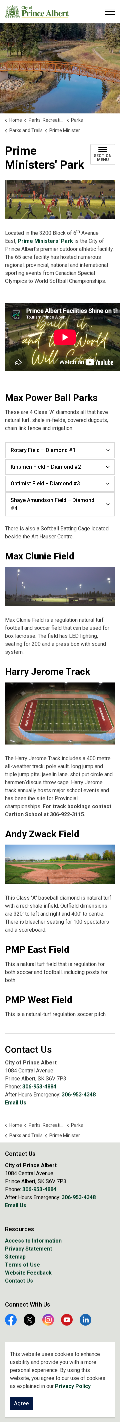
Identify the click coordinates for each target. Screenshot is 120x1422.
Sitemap (15, 1257)
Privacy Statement (28, 1249)
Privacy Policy (73, 1386)
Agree (21, 1403)
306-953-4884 (39, 1086)
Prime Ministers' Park (46, 241)
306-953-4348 (79, 1094)
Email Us (15, 1102)
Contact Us (19, 1281)
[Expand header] (110, 11)
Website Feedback (28, 1273)
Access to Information (33, 1241)
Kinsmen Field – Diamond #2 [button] (46, 467)
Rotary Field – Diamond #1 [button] (43, 450)
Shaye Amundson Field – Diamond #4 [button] (52, 504)
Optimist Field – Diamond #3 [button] (45, 483)
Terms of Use (22, 1265)
